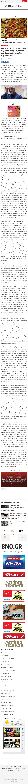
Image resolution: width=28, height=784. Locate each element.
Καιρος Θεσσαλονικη (7, 768)
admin (5, 59)
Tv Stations (10, 770)
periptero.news (5, 661)
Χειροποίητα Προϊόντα (7, 714)
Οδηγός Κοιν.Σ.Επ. (6, 699)
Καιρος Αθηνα (17, 766)
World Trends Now (6, 664)
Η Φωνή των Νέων (6, 685)
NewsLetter (18, 770)
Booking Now (5, 656)
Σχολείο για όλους (6, 708)
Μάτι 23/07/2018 (6, 693)
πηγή (13, 466)
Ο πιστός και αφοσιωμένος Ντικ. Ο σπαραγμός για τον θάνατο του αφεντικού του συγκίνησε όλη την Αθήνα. (14, 516)
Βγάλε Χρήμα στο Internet (8, 670)
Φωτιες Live (9, 766)
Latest (3, 488)
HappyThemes (14, 781)
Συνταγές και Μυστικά (7, 705)
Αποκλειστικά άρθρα (7, 667)
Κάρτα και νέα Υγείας (7, 688)
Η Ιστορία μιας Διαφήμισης (9, 682)
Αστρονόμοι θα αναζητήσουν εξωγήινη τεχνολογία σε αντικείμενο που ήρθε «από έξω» (14, 508)
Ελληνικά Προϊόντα (6, 676)
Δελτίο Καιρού (5, 673)
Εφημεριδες (17, 768)
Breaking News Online (7, 658)
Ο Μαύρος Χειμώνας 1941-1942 (18, 522)
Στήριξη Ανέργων (6, 702)
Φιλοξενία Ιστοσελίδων (8, 711)
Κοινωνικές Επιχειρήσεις (8, 691)
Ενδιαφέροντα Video (7, 679)
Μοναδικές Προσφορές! (8, 696)
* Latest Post (5, 45)
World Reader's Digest (14, 6)
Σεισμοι (24, 768)
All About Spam (5, 653)
